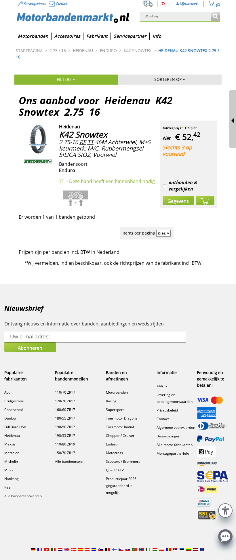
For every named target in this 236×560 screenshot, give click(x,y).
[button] (225, 509)
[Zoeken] (215, 17)
